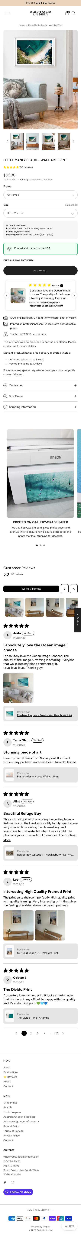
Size (5, 204)
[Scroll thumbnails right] (73, 607)
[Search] (74, 13)
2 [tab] (40, 545)
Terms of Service (13, 1131)
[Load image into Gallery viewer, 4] (48, 141)
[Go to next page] (64, 1033)
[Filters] (65, 588)
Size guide (71, 204)
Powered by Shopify (40, 1226)
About (7, 1081)
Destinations (10, 1072)
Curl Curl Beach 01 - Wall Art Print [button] (37, 953)
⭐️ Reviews (10, 1076)
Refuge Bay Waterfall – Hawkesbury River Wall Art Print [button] (45, 854)
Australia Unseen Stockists (19, 1116)
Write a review (31, 589)
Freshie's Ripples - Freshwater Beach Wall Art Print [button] (44, 715)
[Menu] (7, 13)
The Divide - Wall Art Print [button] (33, 1017)
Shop (6, 1067)
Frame (7, 186)
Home (21, 25)
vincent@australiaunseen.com (21, 1156)
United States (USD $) (38, 1210)
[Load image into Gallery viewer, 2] (17, 141)
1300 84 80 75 (11, 1161)
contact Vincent (13, 374)
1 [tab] (37, 545)
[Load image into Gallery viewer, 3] (32, 141)
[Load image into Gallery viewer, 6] (64, 141)
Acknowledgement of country (21, 1121)
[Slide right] (72, 141)
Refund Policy (11, 1126)
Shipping (24, 179)
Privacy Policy (11, 1135)
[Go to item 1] (14, 607)
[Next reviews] (74, 295)
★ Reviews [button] (77, 620)
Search (7, 1107)
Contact (8, 1086)
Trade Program (12, 1112)
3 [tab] (44, 545)
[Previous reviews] (6, 295)
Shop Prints (10, 1102)
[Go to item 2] (34, 607)
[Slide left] (8, 141)
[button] (11, 167)
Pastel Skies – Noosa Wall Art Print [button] (38, 776)
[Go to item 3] (55, 607)
